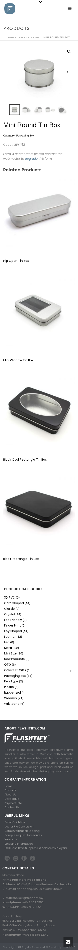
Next (67, 72)
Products (10, 790)
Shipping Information (19, 844)
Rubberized (12, 692)
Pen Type (11, 681)
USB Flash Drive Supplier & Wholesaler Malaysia (36, 848)
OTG (7, 664)
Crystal (9, 614)
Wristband (12, 704)
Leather (10, 636)
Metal (8, 648)
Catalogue (12, 799)
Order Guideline (15, 822)
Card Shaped (14, 603)
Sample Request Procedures (23, 835)
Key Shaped (13, 631)
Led (6, 642)
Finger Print (12, 625)
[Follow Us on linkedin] (7, 858)
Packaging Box (30, 37)
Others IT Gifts (15, 670)
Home (12, 37)
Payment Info (13, 803)
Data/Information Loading (22, 831)
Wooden (10, 698)
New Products (14, 659)
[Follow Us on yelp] (24, 858)
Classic (9, 609)
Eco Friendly (13, 620)
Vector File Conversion (19, 826)
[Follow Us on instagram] (15, 858)
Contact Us (12, 807)
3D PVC (9, 597)
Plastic (9, 687)
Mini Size (10, 653)
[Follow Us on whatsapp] (32, 858)
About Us (10, 794)
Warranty (11, 839)
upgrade (31, 158)
